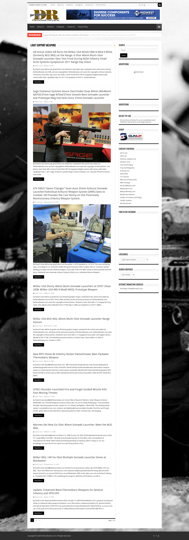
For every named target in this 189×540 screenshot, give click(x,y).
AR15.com (123, 153)
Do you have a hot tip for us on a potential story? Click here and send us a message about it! (138, 121)
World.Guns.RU (125, 203)
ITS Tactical (124, 177)
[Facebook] (142, 5)
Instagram (79, 5)
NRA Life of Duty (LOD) (128, 180)
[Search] (160, 5)
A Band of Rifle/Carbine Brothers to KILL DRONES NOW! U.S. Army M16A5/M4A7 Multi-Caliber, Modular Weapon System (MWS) (89, 35)
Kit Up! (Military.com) (127, 186)
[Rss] (140, 5)
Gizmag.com (124, 171)
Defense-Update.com (128, 159)
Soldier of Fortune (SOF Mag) (131, 197)
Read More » (39, 82)
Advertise (69, 5)
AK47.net (123, 156)
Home (53, 5)
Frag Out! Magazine (127, 168)
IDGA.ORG (124, 174)
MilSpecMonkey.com (127, 191)
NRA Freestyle (125, 183)
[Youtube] (144, 5)
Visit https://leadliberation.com (131, 289)
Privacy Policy (101, 5)
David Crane (39, 66)
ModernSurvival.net (127, 194)
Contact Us (89, 5)
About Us (60, 5)
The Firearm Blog (126, 165)
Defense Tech (125, 162)
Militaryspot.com (126, 189)
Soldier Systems (126, 200)
